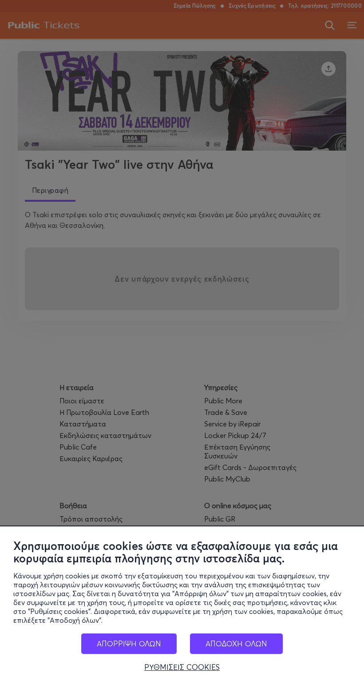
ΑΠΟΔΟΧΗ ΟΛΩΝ (236, 643)
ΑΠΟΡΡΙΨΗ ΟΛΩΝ (129, 643)
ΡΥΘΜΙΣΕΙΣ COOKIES (182, 667)
